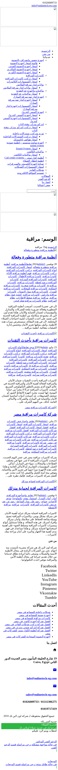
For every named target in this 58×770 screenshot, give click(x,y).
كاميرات (52, 359)
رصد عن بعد (8, 501)
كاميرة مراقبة (24, 374)
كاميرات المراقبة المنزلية (33, 279)
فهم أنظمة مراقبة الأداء (19, 273)
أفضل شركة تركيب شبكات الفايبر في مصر (27, 624)
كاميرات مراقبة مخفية (36, 371)
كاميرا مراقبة (50, 276)
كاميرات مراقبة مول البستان (33, 291)
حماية (44, 501)
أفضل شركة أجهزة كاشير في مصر (32, 621)
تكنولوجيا (17, 498)
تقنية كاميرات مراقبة (37, 356)
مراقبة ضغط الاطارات (28, 297)
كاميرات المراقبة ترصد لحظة (31, 362)
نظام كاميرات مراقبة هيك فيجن (30, 300)
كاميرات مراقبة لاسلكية (34, 368)
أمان (54, 498)
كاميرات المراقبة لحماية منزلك (32, 488)
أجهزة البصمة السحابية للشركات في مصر (28, 636)
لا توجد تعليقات (29, 347)
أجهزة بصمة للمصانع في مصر (34, 615)
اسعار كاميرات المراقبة (19, 267)
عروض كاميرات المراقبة (44, 504)
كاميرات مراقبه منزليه (45, 374)
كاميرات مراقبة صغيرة (33, 285)
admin (41, 264)
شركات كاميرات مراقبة (44, 439)
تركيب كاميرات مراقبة (45, 273)
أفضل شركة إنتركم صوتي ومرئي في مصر (28, 627)
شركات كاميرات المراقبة (18, 436)
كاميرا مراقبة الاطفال (29, 276)
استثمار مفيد (30, 498)
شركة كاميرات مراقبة (34, 442)
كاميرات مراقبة (25, 282)
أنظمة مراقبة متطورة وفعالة (34, 257)
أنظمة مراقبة (18, 264)
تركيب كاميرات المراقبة (19, 270)
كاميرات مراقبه (31, 294)
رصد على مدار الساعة (28, 501)
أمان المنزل (44, 498)
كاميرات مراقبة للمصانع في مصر (32, 618)
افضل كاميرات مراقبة (17, 430)
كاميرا (21, 356)
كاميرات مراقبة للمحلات (34, 288)
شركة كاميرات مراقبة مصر (35, 414)
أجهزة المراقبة (14, 495)
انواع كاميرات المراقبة (45, 270)
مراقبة (44, 297)
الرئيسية (52, 247)
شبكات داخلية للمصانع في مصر (33, 612)
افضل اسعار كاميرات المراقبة (32, 427)
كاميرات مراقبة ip (38, 365)
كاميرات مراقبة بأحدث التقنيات (32, 340)
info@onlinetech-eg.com (44, 5)
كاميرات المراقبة (38, 359)
